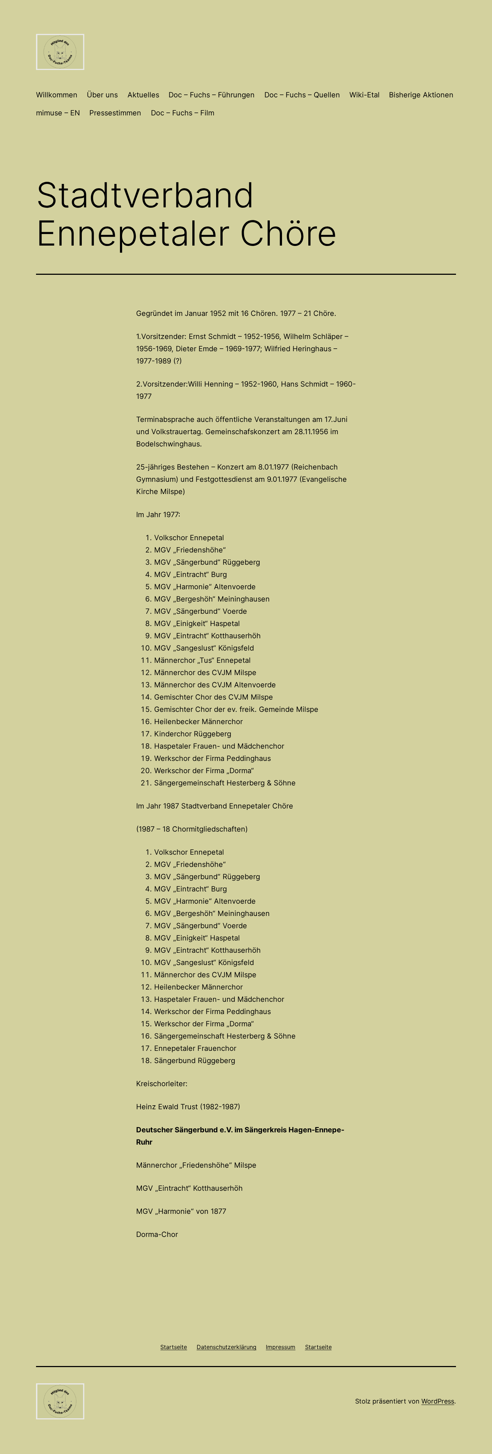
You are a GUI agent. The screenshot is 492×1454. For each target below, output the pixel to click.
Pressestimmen (115, 113)
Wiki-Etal (364, 95)
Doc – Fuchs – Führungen (212, 95)
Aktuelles (143, 95)
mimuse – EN (58, 113)
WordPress (437, 1401)
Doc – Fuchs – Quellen (302, 95)
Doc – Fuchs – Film (182, 113)
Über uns (102, 95)
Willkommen (56, 95)
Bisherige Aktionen (421, 95)
